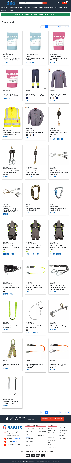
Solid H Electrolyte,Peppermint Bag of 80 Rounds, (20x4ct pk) (11, 58)
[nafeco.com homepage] (2, 3)
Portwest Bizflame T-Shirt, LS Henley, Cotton (58, 95)
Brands (60, 7)
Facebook (64, 430)
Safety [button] (28, 7)
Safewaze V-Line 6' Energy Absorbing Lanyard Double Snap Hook (34, 365)
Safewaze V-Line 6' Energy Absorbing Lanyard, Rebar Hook (58, 365)
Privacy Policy (29, 451)
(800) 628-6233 (16, 438)
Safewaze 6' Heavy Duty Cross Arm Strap (10, 402)
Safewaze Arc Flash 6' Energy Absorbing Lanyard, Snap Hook (34, 287)
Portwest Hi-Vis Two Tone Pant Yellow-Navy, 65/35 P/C (35, 95)
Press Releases (29, 441)
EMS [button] (24, 7)
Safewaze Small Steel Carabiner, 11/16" (33, 209)
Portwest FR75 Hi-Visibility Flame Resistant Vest (11, 133)
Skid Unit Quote (52, 433)
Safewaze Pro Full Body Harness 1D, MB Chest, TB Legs (58, 247)
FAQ (27, 434)
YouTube (64, 435)
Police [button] (19, 7)
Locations (20, 451)
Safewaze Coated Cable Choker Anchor (33, 326)
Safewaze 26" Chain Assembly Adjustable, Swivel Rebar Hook (59, 172)
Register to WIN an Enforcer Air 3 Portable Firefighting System (35, 14)
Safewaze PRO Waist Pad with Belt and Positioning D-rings (11, 287)
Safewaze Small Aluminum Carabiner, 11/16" (58, 209)
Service (65, 7)
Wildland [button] (46, 7)
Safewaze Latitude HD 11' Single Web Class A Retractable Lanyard (34, 172)
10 (65, 26)
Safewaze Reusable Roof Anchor (11, 365)
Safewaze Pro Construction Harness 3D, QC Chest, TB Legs (11, 247)
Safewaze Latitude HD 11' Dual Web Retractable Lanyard (11, 172)
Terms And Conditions (40, 451)
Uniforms (52, 7)
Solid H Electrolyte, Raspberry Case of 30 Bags (11, 95)
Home (2, 17)
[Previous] (41, 26)
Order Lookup (52, 440)
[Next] (68, 26)
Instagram (64, 433)
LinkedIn (64, 438)
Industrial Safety (8, 17)
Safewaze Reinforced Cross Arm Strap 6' (12, 326)
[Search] (45, 3)
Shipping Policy (30, 428)
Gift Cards (10, 10)
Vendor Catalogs (41, 431)
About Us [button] (3, 10)
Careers (51, 451)
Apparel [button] (40, 7)
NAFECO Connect (52, 447)
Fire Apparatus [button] (4, 7)
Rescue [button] (34, 7)
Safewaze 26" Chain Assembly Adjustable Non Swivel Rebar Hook (11, 210)
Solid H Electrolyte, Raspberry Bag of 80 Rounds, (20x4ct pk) (59, 58)
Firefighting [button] (13, 7)
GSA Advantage (51, 436)
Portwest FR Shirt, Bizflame (34, 132)
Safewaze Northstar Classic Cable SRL (58, 133)
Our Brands (40, 428)
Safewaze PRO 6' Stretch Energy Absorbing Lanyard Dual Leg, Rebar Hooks (58, 287)
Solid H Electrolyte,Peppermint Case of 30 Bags (35, 58)
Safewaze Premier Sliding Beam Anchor (58, 326)
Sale (56, 7)
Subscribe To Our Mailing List (52, 419)
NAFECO (14, 441)
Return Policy (29, 431)
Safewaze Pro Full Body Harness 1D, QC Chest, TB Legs (34, 247)
